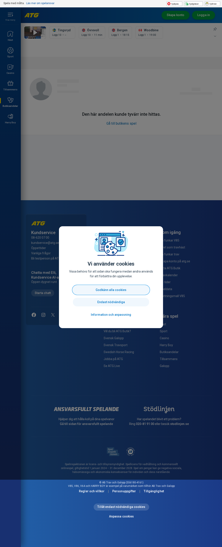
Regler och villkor (91, 491)
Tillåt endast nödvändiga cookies (121, 507)
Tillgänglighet (154, 491)
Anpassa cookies (121, 516)
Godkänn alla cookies (111, 290)
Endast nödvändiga (111, 302)
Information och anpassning (111, 314)
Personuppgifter (124, 491)
